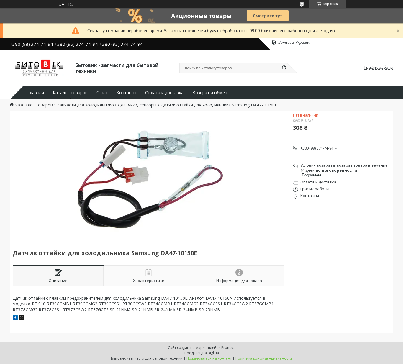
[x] (21, 318)
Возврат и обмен (209, 93)
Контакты (126, 93)
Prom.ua (228, 347)
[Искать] (284, 68)
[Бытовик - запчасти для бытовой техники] (40, 67)
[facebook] (15, 318)
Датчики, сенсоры (138, 105)
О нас (102, 93)
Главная (35, 93)
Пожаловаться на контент (209, 358)
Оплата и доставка (164, 93)
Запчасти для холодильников (86, 105)
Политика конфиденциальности (263, 358)
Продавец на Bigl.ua (201, 352)
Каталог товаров (70, 93)
